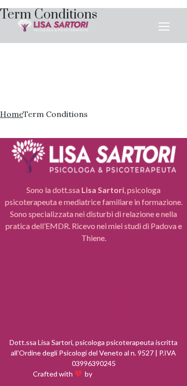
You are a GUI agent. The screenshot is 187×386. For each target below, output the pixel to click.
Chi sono (72, 299)
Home (11, 114)
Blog (118, 311)
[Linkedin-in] (122, 275)
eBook (77, 311)
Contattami (146, 311)
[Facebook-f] (64, 275)
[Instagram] (93, 275)
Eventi (99, 311)
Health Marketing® (124, 374)
